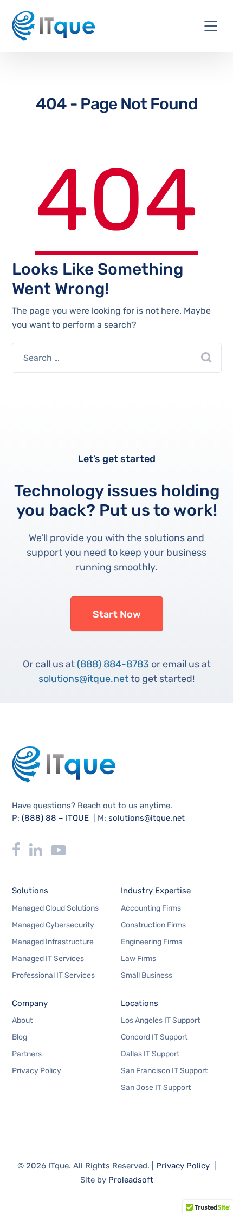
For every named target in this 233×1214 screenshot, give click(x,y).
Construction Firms (153, 925)
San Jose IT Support (156, 1087)
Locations (139, 1003)
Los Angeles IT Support (160, 1020)
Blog (19, 1037)
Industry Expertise (156, 890)
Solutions (30, 890)
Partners (27, 1054)
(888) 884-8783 (113, 664)
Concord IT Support (154, 1037)
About (22, 1020)
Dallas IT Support (150, 1054)
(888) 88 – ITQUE (55, 818)
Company (30, 1003)
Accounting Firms (151, 908)
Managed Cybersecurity (53, 925)
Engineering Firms (151, 941)
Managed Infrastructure (53, 941)
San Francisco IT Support (164, 1070)
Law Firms (138, 958)
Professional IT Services (53, 975)
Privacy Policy (36, 1070)
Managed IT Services (48, 958)
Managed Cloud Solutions (55, 908)
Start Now (117, 614)
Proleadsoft (130, 1180)
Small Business (146, 975)
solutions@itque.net (83, 679)
